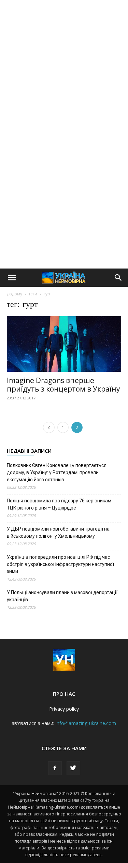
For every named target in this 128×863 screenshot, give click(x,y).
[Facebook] (55, 768)
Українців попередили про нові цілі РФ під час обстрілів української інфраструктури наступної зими (60, 564)
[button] (12, 278)
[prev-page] (49, 427)
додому (14, 294)
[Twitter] (73, 768)
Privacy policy (64, 709)
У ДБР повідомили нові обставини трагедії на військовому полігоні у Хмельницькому (58, 532)
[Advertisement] (64, 67)
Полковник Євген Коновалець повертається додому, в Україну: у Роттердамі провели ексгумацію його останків (56, 472)
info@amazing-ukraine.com (86, 723)
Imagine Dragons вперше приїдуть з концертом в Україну (63, 385)
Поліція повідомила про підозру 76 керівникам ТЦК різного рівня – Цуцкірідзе (59, 504)
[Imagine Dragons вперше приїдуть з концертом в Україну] (64, 344)
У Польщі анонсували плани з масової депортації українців (62, 596)
